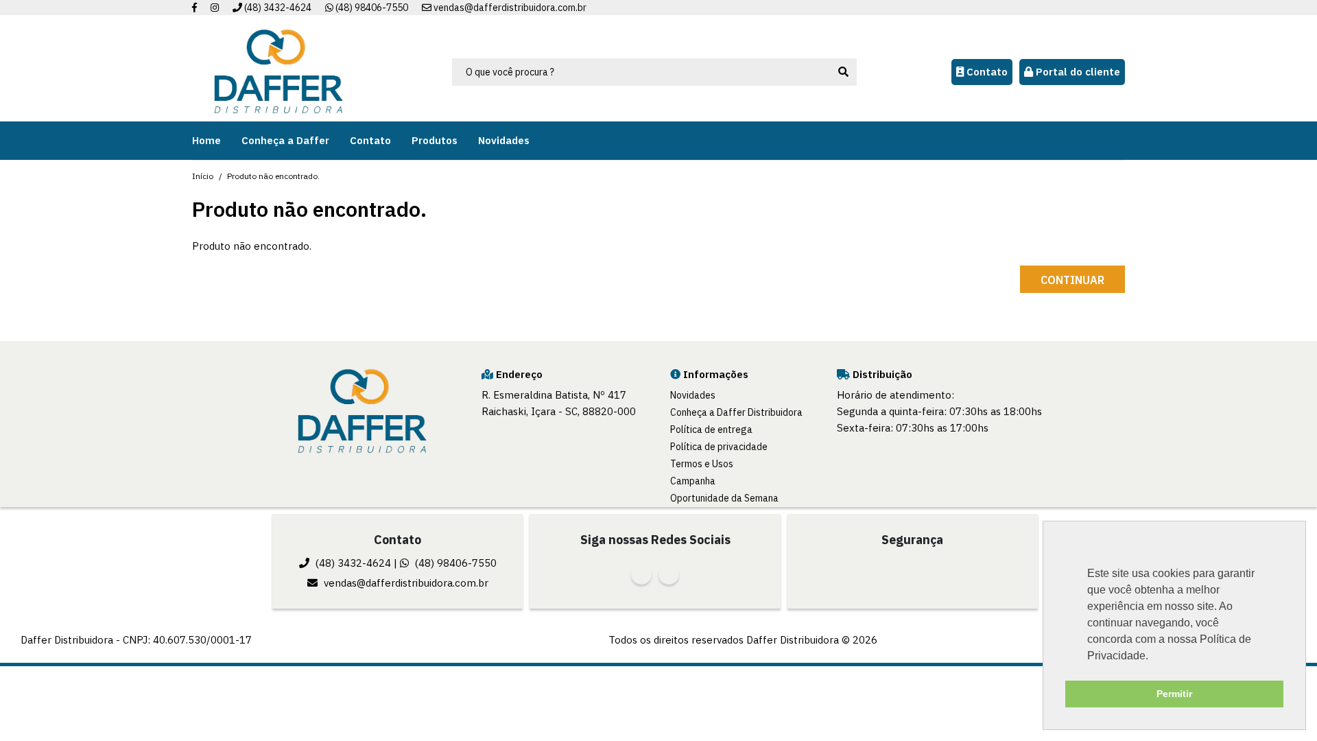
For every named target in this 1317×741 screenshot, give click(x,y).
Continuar (1072, 280)
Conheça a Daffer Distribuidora (736, 412)
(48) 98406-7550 (370, 7)
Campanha (692, 481)
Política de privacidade (719, 446)
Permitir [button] (1174, 693)
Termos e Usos (701, 464)
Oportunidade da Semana (724, 498)
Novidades (692, 395)
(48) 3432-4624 (276, 7)
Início (202, 176)
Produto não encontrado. (273, 176)
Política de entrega (711, 429)
